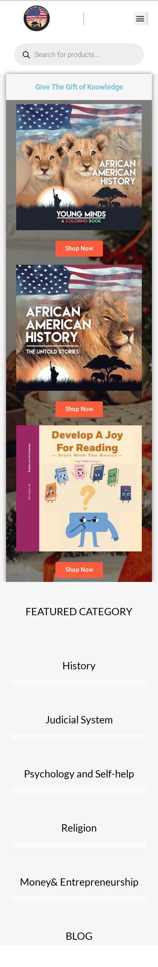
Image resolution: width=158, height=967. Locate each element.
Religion (79, 827)
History (79, 665)
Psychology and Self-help (79, 773)
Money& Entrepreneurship (79, 882)
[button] (140, 18)
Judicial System (79, 719)
